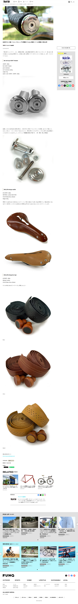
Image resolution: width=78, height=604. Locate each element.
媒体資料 (35, 597)
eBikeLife (4, 587)
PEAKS (24, 584)
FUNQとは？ (17, 597)
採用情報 (40, 597)
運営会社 (30, 597)
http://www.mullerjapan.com (9, 456)
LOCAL (65, 580)
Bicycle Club (7, 4)
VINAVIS (35, 584)
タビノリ (24, 587)
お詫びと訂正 (61, 597)
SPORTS (67, 534)
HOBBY (29, 580)
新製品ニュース (11, 460)
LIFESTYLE (42, 580)
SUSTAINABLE (55, 580)
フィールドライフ (47, 584)
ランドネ (14, 584)
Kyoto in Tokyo (15, 587)
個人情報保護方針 (53, 597)
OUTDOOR (6, 580)
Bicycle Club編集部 (22, 496)
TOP (3, 4)
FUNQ (4, 584)
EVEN (66, 584)
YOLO (4, 594)
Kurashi (6, 594)
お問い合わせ (24, 597)
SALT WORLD (57, 584)
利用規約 (46, 597)
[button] (37, 569)
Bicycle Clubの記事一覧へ (66, 47)
